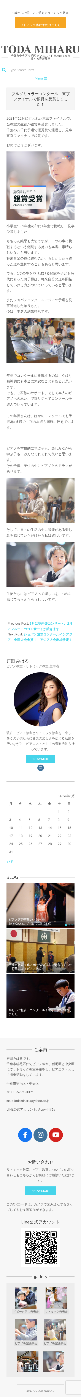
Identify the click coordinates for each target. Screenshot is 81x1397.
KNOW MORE (40, 759)
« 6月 (10, 862)
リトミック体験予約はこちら (40, 25)
